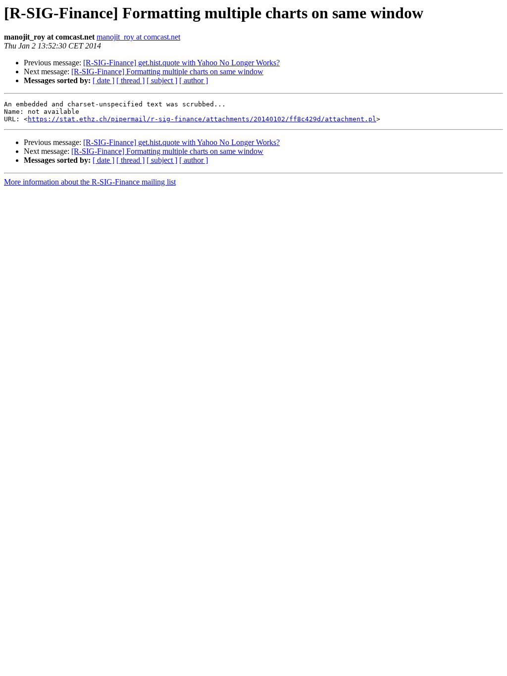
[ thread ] (130, 80)
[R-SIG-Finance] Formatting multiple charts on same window (167, 71)
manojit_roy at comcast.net (138, 37)
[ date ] (103, 80)
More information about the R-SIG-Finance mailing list (90, 182)
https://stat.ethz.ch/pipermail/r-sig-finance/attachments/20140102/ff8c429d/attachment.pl (202, 119)
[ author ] (193, 80)
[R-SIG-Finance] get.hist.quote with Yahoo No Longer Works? (181, 62)
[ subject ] (162, 80)
